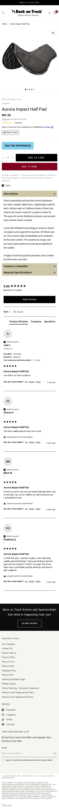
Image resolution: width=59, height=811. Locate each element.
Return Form (8, 675)
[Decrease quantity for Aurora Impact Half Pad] (4, 157)
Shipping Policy (9, 670)
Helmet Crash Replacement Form (18, 697)
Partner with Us (9, 653)
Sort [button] (6, 312)
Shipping (5, 119)
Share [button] (38, 382)
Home (4, 24)
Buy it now (29, 167)
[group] (29, 286)
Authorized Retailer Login (13, 679)
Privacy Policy (8, 657)
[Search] (49, 13)
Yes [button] (26, 382)
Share (8, 185)
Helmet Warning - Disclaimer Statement (20, 688)
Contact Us (7, 648)
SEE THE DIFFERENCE (18, 145)
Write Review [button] (29, 299)
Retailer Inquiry (9, 683)
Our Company (8, 644)
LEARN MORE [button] (29, 623)
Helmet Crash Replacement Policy (18, 692)
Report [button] (31, 382)
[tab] (18, 322)
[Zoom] (53, 33)
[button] (29, 194)
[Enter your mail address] (54, 753)
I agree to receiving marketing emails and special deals (29, 760)
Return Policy (8, 666)
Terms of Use (8, 661)
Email (4, 748)
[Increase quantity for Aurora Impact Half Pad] (12, 157)
